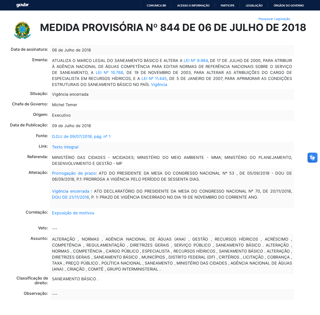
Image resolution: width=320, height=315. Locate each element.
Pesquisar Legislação (274, 19)
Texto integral (65, 146)
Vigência (159, 84)
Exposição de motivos (73, 212)
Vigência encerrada (70, 191)
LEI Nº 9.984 (196, 60)
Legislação (254, 5)
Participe (227, 5)
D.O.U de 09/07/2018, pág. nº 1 (81, 136)
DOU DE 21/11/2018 (70, 197)
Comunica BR (156, 5)
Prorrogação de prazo (74, 173)
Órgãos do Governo (289, 5)
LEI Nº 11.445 (154, 78)
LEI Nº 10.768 (109, 72)
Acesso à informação (193, 5)
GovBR (22, 5)
